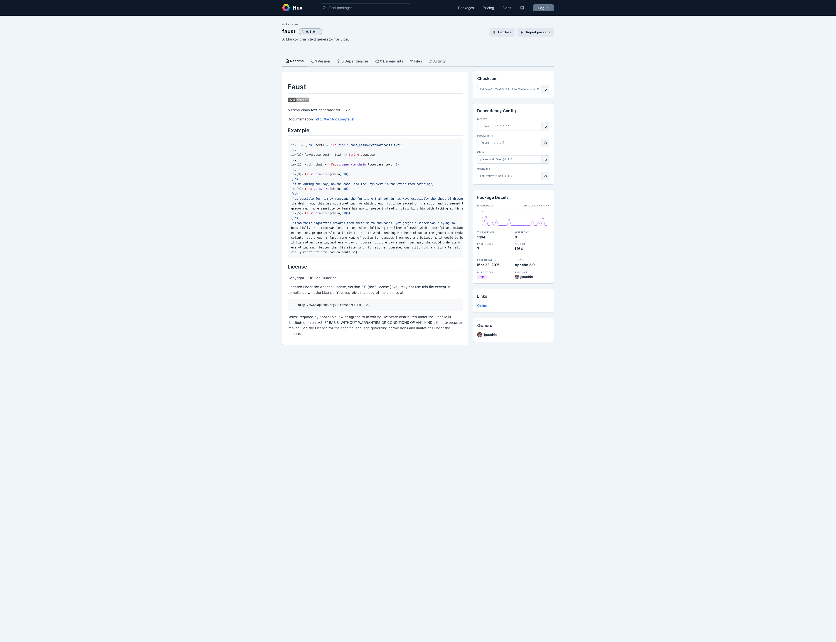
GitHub (482, 305)
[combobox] (365, 7)
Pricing (488, 8)
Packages (466, 8)
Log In (543, 8)
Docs (507, 8)
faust (288, 31)
